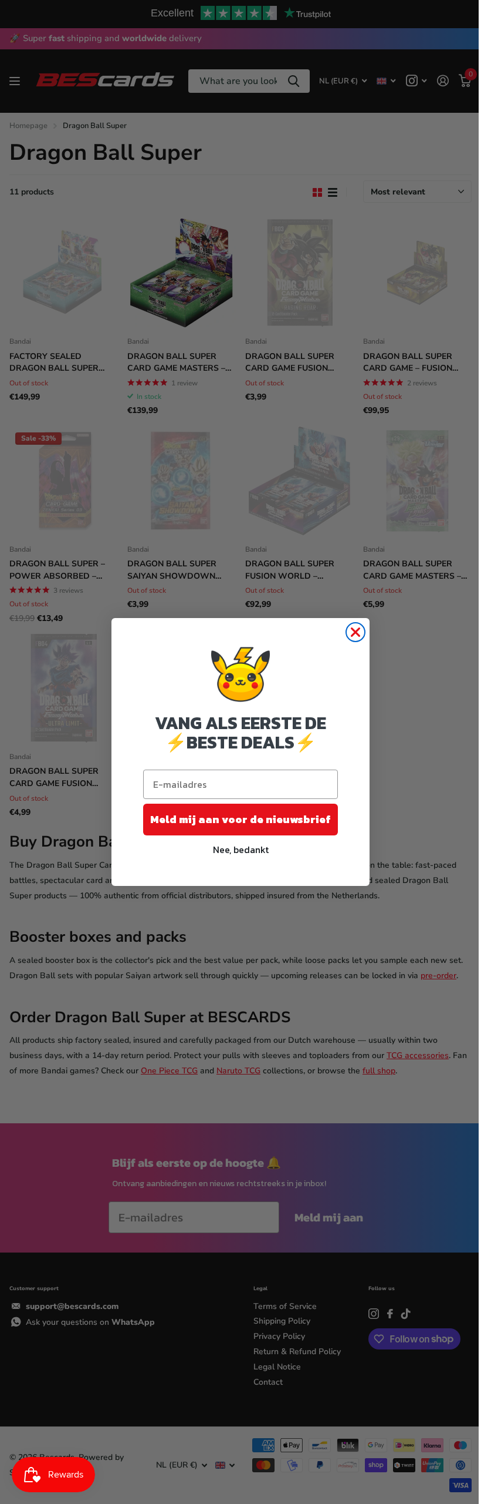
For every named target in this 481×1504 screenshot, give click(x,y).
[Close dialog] (355, 632)
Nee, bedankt (241, 849)
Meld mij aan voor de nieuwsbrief (240, 819)
